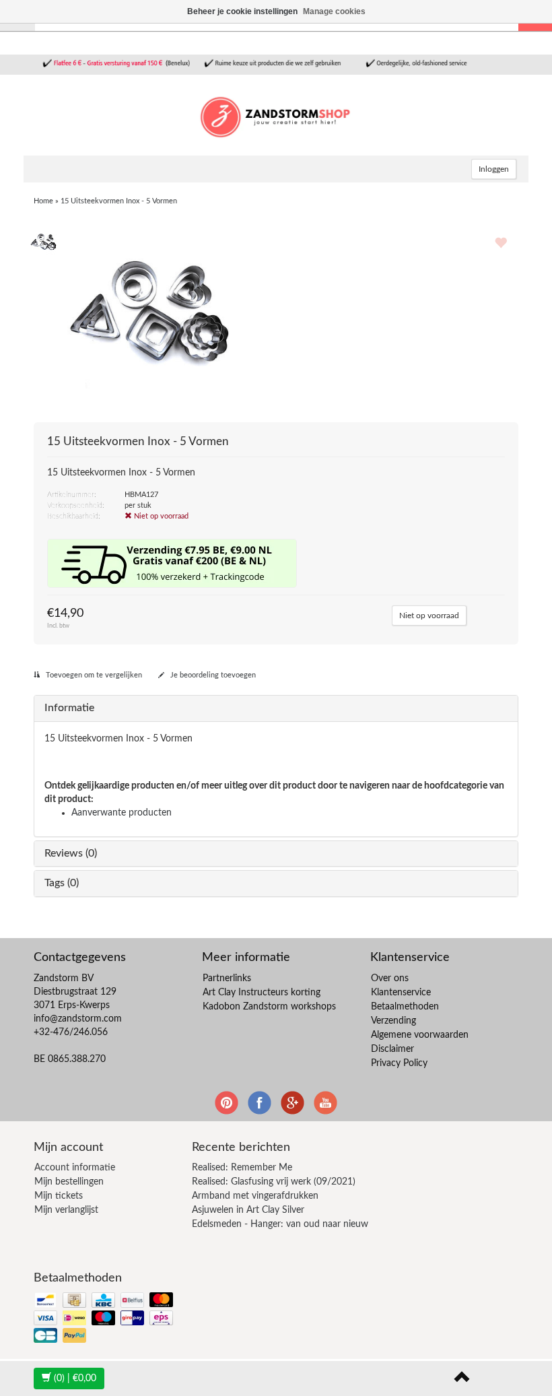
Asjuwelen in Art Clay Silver (248, 1210)
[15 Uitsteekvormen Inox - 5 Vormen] (43, 241)
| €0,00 (75, 1378)
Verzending (393, 1021)
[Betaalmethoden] (105, 1318)
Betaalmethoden (405, 1006)
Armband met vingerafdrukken (255, 1196)
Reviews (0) (70, 853)
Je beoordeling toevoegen (212, 675)
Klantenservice (401, 992)
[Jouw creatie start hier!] (276, 115)
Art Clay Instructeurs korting (261, 992)
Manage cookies (334, 11)
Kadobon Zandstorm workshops (269, 1006)
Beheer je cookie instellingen (242, 11)
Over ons (390, 978)
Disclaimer (392, 1049)
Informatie (69, 707)
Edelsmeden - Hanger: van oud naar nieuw (280, 1224)
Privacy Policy (399, 1063)
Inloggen (494, 169)
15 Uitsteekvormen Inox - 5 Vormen (119, 201)
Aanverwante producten (121, 813)
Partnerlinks (227, 978)
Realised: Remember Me (242, 1167)
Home (43, 201)
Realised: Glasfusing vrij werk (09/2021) (273, 1182)
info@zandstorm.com (78, 1019)
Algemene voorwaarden (420, 1035)
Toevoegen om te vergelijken (93, 675)
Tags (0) (61, 882)
